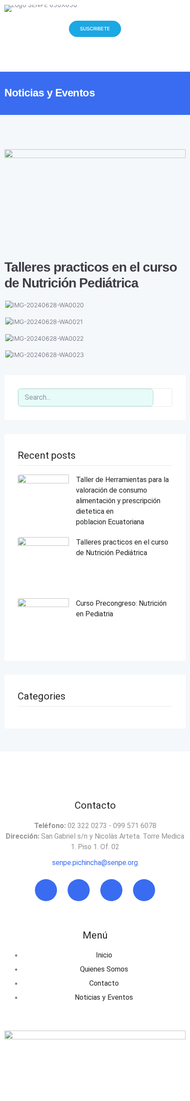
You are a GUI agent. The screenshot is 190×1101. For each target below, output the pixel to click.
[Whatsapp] (144, 890)
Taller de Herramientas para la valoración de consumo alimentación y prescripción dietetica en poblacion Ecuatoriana (122, 500)
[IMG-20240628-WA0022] (44, 338)
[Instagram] (79, 890)
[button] (35, 56)
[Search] (162, 397)
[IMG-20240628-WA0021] (44, 321)
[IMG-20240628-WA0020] (44, 305)
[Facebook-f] (46, 890)
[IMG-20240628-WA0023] (44, 354)
